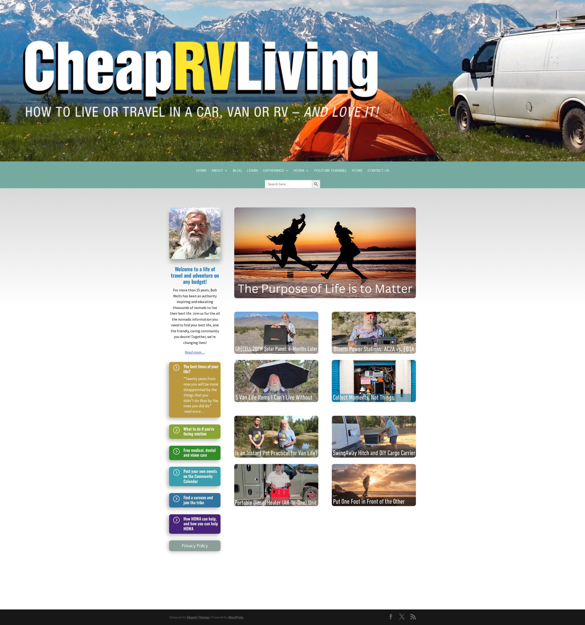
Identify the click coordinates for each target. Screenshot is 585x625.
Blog (237, 171)
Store (357, 171)
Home (201, 171)
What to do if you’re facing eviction (198, 431)
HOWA (298, 171)
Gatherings (273, 171)
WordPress (235, 617)
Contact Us (378, 171)
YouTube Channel (330, 171)
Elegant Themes (198, 617)
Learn (252, 171)
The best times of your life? (200, 368)
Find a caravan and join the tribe (198, 499)
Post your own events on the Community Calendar (200, 476)
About (217, 171)
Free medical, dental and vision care (199, 452)
